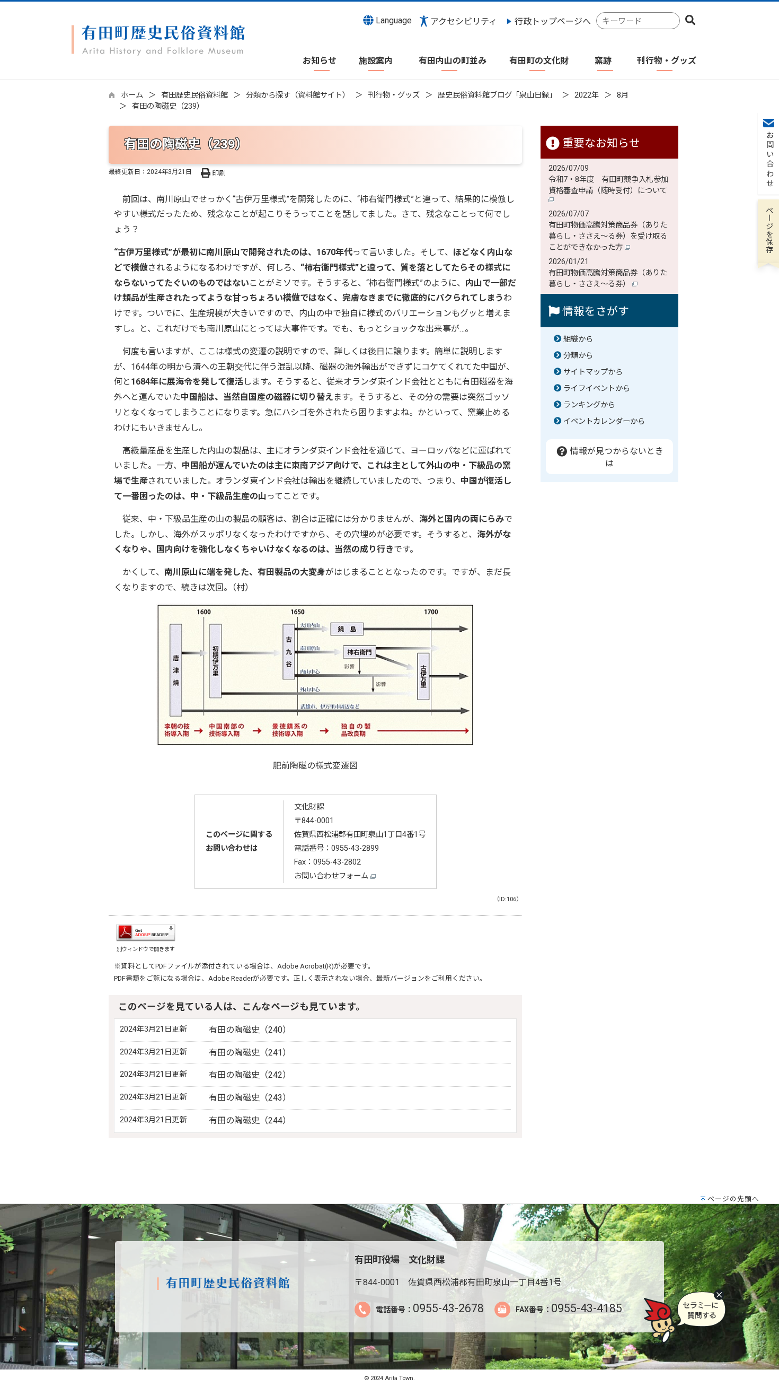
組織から (578, 339)
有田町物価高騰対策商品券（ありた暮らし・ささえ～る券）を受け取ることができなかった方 (607, 236)
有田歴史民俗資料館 (194, 95)
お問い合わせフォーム (332, 875)
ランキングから (589, 404)
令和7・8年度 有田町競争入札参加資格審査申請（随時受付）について (608, 185)
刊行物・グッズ (394, 95)
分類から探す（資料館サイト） (298, 95)
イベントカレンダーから (604, 421)
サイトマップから (593, 372)
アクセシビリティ (463, 21)
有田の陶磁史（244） (250, 1120)
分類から (578, 355)
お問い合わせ (768, 159)
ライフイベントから (596, 388)
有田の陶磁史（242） (250, 1075)
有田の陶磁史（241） (250, 1053)
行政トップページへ (553, 21)
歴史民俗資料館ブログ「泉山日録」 (497, 95)
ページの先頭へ (733, 1199)
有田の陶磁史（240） (250, 1030)
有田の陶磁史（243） (250, 1098)
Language (393, 20)
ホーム (132, 95)
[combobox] (638, 21)
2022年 (586, 95)
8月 (622, 95)
